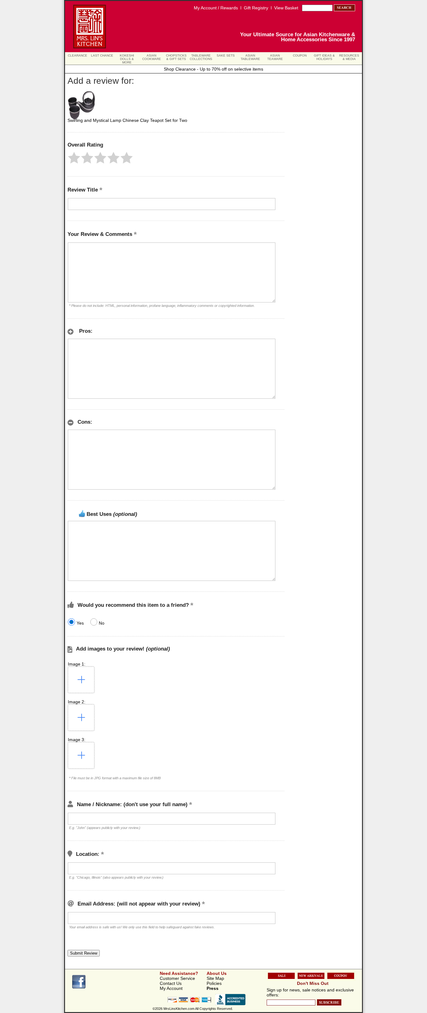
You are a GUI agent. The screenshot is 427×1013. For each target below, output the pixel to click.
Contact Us (171, 983)
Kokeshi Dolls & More (127, 59)
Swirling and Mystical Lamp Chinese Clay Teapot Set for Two (127, 120)
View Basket (286, 7)
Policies (214, 983)
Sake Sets (226, 55)
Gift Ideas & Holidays (324, 57)
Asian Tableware (250, 57)
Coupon (300, 55)
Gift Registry (256, 7)
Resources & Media (349, 57)
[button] (74, 158)
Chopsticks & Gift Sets (176, 57)
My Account (171, 988)
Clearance (77, 55)
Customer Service (177, 978)
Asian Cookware (151, 57)
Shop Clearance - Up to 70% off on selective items (213, 69)
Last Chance (102, 55)
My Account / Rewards (216, 7)
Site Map (215, 978)
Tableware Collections (201, 57)
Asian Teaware (275, 57)
